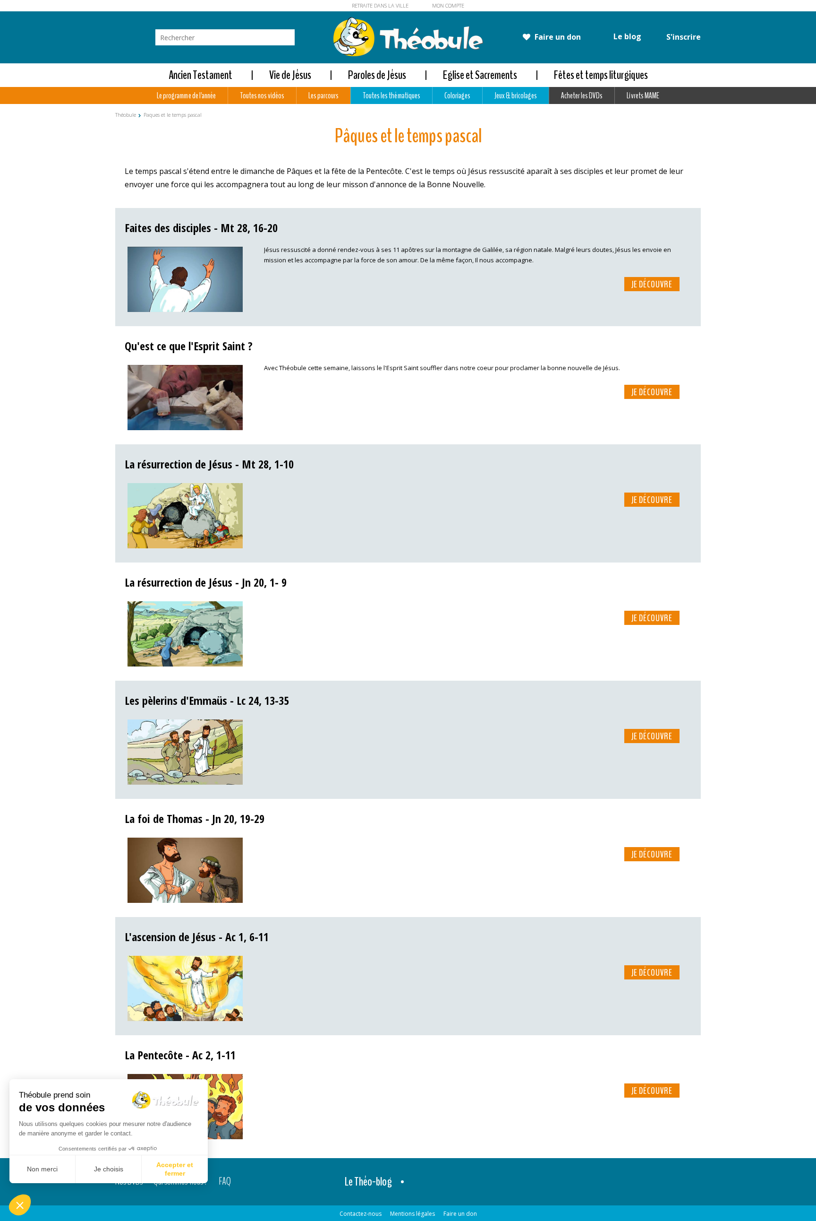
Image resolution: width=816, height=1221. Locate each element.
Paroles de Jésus (377, 75)
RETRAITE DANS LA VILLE (380, 5)
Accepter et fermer (174, 1169)
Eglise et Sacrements (480, 75)
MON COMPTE (448, 5)
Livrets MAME (643, 95)
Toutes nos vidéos (262, 95)
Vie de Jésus (290, 75)
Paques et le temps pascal (173, 114)
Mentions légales (412, 1214)
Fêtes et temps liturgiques (601, 75)
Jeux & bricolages (515, 95)
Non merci (42, 1169)
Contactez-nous (361, 1214)
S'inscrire (682, 37)
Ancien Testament (200, 75)
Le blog (626, 36)
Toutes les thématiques (391, 95)
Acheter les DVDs (582, 95)
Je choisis (108, 1169)
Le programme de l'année (186, 95)
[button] (19, 1205)
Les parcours (323, 95)
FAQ (225, 1182)
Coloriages (457, 95)
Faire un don (557, 37)
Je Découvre (651, 284)
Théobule (125, 114)
